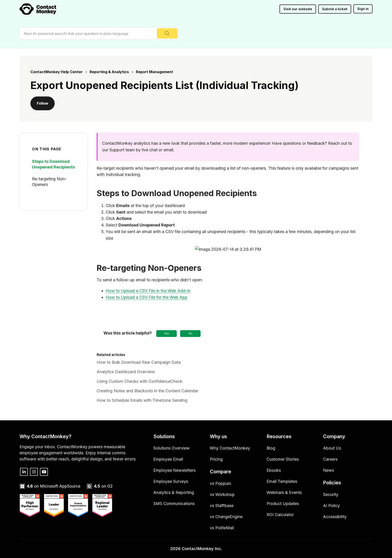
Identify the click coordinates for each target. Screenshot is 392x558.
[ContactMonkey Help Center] (38, 9)
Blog (271, 448)
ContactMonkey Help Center (56, 72)
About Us (332, 448)
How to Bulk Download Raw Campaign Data (139, 362)
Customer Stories (283, 459)
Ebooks (274, 470)
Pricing (216, 459)
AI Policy (331, 505)
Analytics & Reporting (173, 492)
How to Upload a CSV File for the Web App (146, 297)
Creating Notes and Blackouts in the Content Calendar (147, 390)
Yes (166, 333)
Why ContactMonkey (230, 448)
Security (330, 494)
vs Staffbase (221, 505)
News (328, 470)
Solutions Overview (171, 448)
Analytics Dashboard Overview (126, 371)
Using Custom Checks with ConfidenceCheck (139, 381)
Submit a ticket (334, 9)
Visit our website (297, 9)
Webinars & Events (284, 492)
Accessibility (335, 516)
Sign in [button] (363, 9)
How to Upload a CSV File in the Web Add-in (148, 290)
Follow (42, 103)
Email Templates (282, 481)
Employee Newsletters (174, 470)
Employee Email (168, 459)
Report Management (154, 72)
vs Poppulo (220, 483)
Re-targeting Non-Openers (49, 181)
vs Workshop (222, 494)
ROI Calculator (280, 514)
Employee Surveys (170, 481)
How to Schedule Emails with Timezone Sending (142, 400)
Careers (330, 459)
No (190, 333)
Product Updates (283, 503)
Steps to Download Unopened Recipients (53, 164)
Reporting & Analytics (109, 72)
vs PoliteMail (222, 527)
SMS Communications (174, 503)
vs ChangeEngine (226, 516)
